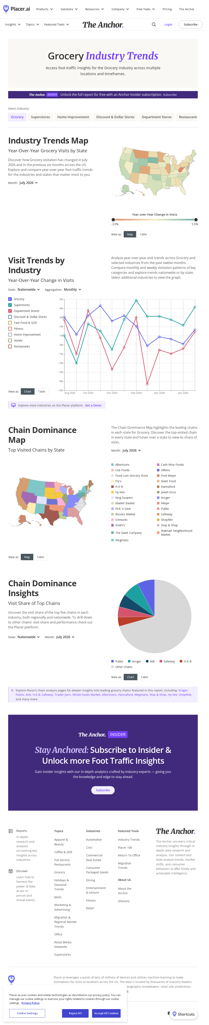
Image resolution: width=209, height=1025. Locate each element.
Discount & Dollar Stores (115, 117)
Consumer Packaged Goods (97, 870)
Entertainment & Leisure (96, 890)
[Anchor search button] (154, 24)
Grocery (17, 117)
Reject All (75, 1013)
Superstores (40, 117)
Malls (58, 897)
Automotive (94, 839)
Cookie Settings (27, 1013)
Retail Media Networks (62, 944)
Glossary (124, 901)
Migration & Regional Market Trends (65, 921)
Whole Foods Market (86, 695)
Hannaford (125, 695)
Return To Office (129, 855)
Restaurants (188, 117)
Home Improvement (73, 117)
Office (58, 934)
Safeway (47, 695)
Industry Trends (129, 839)
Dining (90, 880)
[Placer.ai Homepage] (16, 9)
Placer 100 (125, 847)
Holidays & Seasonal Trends (61, 884)
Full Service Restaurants (62, 862)
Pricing (167, 9)
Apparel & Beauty (61, 842)
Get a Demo (93, 405)
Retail (90, 908)
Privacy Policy (30, 1003)
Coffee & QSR (63, 852)
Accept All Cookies (106, 1013)
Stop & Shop (158, 695)
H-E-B (36, 695)
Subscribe (191, 24)
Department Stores (157, 117)
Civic (89, 847)
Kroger (183, 690)
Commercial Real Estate (94, 857)
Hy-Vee (172, 695)
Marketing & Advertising (62, 907)
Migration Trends (124, 865)
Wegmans (141, 695)
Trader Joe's (63, 695)
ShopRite (185, 695)
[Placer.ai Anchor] (103, 24)
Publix (20, 695)
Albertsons (109, 695)
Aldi (28, 695)
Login (168, 24)
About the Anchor (124, 891)
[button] (45, 9)
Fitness (91, 900)
